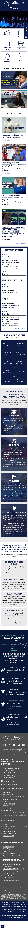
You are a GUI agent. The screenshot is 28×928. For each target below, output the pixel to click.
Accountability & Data (9, 794)
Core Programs (7, 866)
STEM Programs (8, 878)
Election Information (9, 833)
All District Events (20, 328)
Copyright (6, 801)
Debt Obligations (8, 849)
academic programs (9, 420)
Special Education (8, 875)
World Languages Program (11, 880)
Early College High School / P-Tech (13, 868)
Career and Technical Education (12, 864)
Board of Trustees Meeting (10, 263)
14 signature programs (11, 425)
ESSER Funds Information (10, 806)
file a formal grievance (17, 909)
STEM (12, 519)
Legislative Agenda (8, 835)
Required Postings (8, 810)
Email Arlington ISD (10, 784)
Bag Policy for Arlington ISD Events (13, 797)
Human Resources (8, 808)
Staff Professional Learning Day (11, 306)
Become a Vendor (8, 846)
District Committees (9, 831)
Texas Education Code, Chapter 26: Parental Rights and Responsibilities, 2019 (14, 815)
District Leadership (9, 803)
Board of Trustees (8, 824)
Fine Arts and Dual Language (12, 871)
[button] (14, 8)
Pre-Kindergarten (8, 873)
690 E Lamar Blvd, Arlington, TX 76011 (14, 268)
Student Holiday (9, 293)
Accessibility (6, 792)
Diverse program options (12, 448)
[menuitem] (4, 745)
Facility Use (6, 851)
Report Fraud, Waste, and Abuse (13, 856)
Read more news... (21, 243)
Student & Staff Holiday (13, 280)
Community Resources (10, 799)
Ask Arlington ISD (26, 29)
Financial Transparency (10, 853)
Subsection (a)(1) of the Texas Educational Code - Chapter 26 (12, 897)
